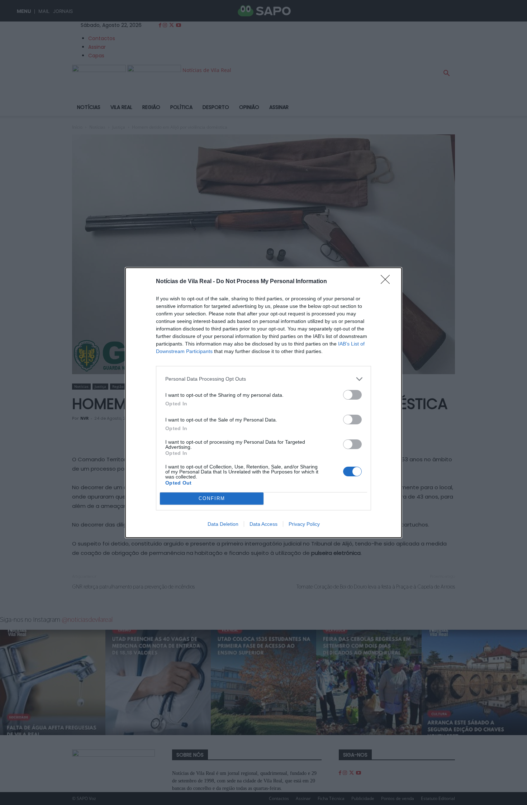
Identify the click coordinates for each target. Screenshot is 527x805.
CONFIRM (212, 498)
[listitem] (263, 379)
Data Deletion (223, 524)
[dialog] (263, 403)
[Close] (387, 282)
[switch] (352, 395)
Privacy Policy (304, 524)
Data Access (263, 524)
